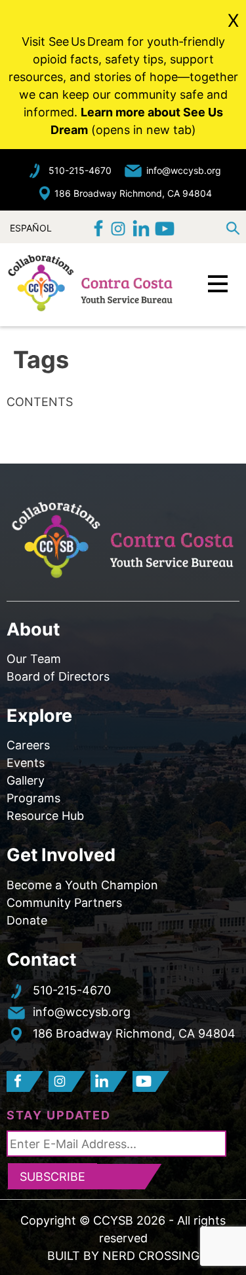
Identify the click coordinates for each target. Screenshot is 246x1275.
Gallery (26, 780)
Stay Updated (59, 1115)
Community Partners (64, 903)
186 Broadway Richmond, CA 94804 (133, 193)
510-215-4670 (80, 170)
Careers (28, 745)
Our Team (34, 659)
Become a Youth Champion (82, 885)
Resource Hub (45, 816)
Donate (27, 920)
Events (26, 763)
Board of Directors (58, 676)
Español (31, 226)
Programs (33, 798)
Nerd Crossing (150, 1256)
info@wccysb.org (183, 170)
